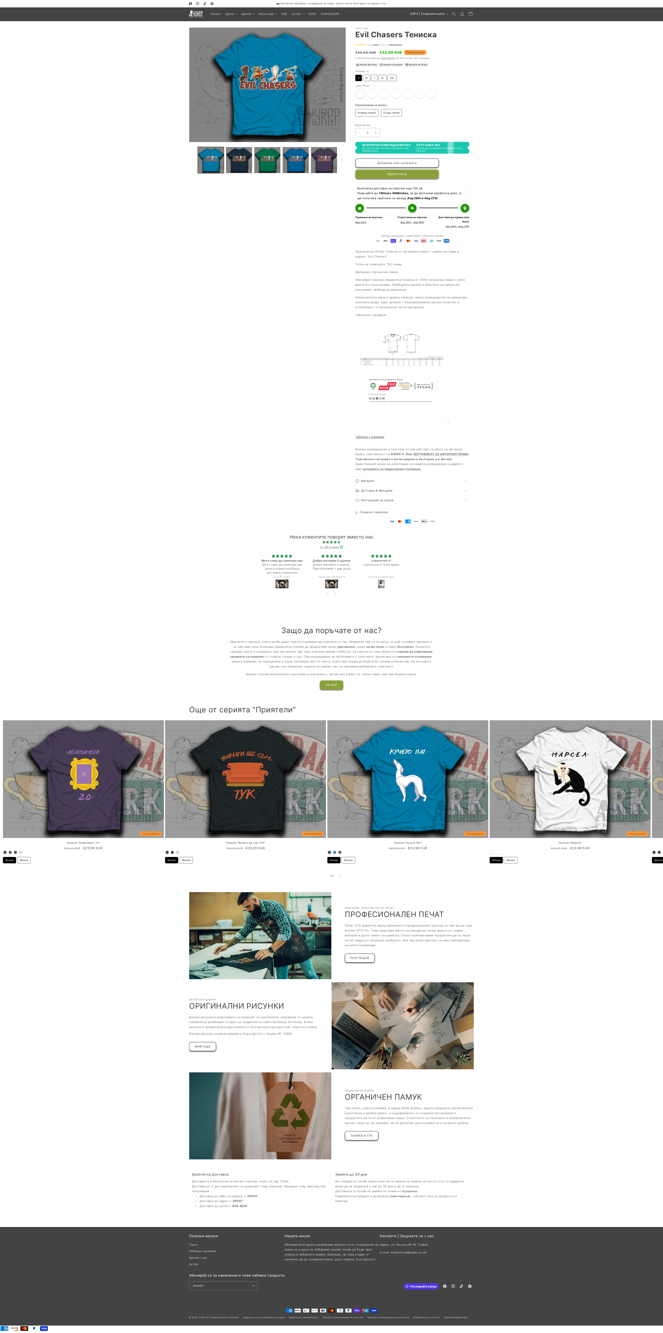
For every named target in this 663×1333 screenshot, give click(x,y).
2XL (392, 77)
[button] (231, 14)
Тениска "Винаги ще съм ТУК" (245, 842)
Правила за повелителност (304, 1317)
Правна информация (455, 1317)
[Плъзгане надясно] (342, 160)
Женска (23, 859)
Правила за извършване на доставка (388, 1317)
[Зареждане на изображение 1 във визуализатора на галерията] (211, 160)
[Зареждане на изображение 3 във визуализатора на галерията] (267, 160)
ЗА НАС (331, 685)
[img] (331, 542)
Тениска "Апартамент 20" (83, 842)
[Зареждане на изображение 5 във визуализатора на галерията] (324, 160)
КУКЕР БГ (204, 1317)
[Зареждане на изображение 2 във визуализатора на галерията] (239, 160)
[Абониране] (253, 1285)
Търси (193, 1244)
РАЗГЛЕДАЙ (359, 958)
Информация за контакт (426, 1317)
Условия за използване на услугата (343, 1317)
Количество (362, 125)
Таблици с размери (369, 437)
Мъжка (9, 859)
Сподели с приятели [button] (374, 512)
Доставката (389, 58)
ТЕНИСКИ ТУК (361, 1135)
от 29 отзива (329, 547)
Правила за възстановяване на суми (264, 1317)
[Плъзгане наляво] (193, 160)
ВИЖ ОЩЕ (202, 1046)
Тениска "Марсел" (570, 842)
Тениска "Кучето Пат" (408, 842)
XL (382, 77)
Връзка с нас (198, 1257)
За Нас (194, 1264)
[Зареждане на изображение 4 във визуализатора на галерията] (295, 160)
